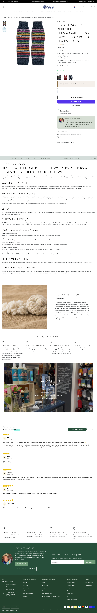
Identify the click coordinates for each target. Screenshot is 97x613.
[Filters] (88, 429)
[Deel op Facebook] (71, 142)
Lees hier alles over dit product (64, 66)
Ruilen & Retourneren (28, 588)
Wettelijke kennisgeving (90, 609)
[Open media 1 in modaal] (50, 23)
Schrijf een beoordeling (77, 429)
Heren (43, 582)
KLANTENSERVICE (21, 564)
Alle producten (88, 588)
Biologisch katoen (71, 585)
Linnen (68, 588)
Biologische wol (70, 582)
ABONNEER (89, 562)
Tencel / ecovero (71, 591)
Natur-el (7, 610)
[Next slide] (93, 1)
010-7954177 (44, 262)
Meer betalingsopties (76, 105)
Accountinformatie (89, 582)
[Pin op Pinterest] (73, 142)
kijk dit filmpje (12, 203)
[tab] (4, 23)
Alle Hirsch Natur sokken (13, 17)
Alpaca (68, 596)
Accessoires (45, 591)
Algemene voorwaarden (28, 593)
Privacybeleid (45, 609)
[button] (3, 7)
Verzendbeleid (63, 609)
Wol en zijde (70, 593)
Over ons (25, 582)
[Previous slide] (3, 1)
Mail (5, 537)
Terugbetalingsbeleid (54, 609)
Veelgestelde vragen (27, 591)
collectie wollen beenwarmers (13, 214)
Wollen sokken (45, 585)
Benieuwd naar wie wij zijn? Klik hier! (26, 568)
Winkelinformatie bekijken (66, 113)
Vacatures (25, 596)
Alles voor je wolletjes (47, 593)
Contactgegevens (81, 609)
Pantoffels (44, 588)
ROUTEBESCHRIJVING (52, 398)
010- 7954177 (81, 126)
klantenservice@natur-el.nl (80, 124)
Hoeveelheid (60, 88)
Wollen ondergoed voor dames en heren (51, 596)
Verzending (67, 50)
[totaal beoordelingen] (76, 45)
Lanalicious (40, 199)
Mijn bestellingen (88, 585)
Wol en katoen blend (72, 599)
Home (5, 17)
